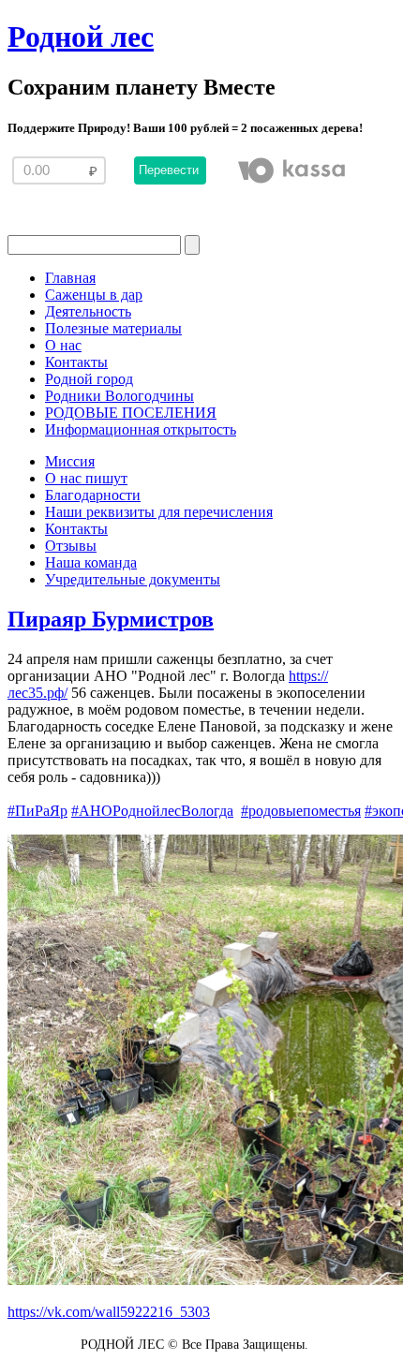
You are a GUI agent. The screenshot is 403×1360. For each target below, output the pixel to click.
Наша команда (91, 562)
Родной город (89, 379)
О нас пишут (86, 478)
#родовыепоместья (301, 811)
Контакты (76, 362)
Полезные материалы (113, 328)
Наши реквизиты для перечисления (159, 512)
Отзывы (71, 546)
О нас (63, 345)
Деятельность (88, 311)
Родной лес (80, 36)
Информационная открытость (140, 429)
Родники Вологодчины (119, 396)
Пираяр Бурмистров (110, 619)
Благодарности (93, 495)
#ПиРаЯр (37, 811)
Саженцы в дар (93, 295)
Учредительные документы (132, 579)
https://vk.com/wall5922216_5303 (108, 1312)
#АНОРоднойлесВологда (152, 811)
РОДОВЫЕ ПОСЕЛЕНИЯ (130, 413)
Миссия (70, 461)
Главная (70, 278)
